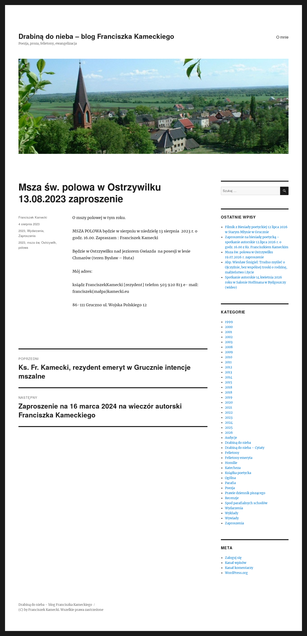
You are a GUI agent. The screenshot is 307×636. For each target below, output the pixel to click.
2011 (228, 362)
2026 (229, 433)
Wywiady (232, 518)
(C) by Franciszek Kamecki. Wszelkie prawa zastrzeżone (60, 610)
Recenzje (232, 498)
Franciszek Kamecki (32, 217)
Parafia (230, 483)
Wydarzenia (35, 230)
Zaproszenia (26, 235)
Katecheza (233, 468)
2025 (229, 428)
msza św (33, 242)
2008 (229, 347)
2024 (229, 423)
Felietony (232, 453)
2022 (229, 413)
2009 (229, 352)
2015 (228, 382)
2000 (229, 327)
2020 (229, 402)
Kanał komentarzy (239, 568)
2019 (228, 397)
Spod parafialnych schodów (246, 503)
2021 (228, 407)
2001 (228, 332)
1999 (229, 322)
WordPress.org (236, 573)
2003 (228, 342)
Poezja (230, 488)
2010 (228, 357)
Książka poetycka (238, 473)
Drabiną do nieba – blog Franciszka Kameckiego (96, 36)
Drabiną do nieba (238, 443)
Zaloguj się (233, 558)
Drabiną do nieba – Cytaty (244, 448)
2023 (21, 230)
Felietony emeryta (238, 458)
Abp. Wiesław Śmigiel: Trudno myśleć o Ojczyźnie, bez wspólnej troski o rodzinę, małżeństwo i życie (256, 267)
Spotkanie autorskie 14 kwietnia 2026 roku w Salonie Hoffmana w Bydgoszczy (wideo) (255, 282)
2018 (228, 387)
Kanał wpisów (235, 563)
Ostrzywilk (48, 242)
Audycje (231, 438)
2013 (228, 372)
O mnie (282, 37)
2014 (228, 377)
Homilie (231, 463)
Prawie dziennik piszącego (245, 493)
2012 (228, 367)
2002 (229, 337)
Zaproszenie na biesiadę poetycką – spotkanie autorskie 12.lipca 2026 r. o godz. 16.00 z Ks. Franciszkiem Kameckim (256, 242)
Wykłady (231, 513)
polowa (23, 247)
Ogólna (230, 478)
